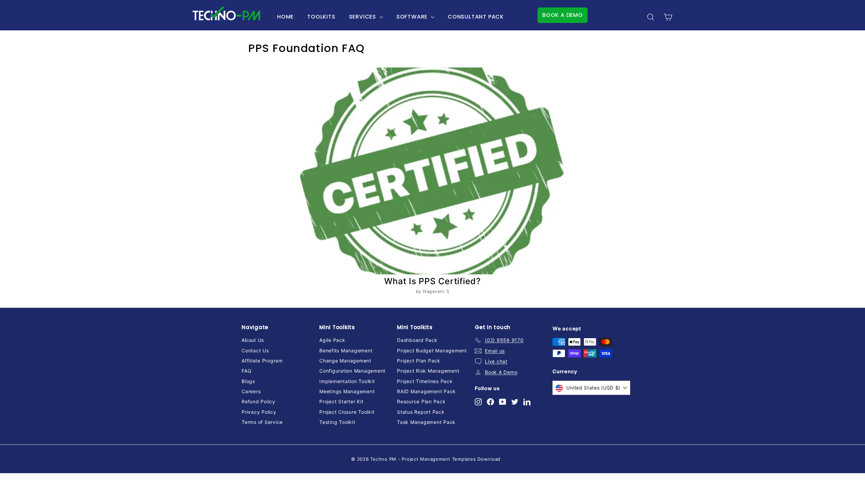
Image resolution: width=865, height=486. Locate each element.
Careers (251, 391)
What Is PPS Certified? (432, 281)
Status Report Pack (421, 412)
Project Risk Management (428, 371)
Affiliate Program (262, 360)
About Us (253, 340)
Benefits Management (345, 350)
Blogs (248, 381)
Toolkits (321, 17)
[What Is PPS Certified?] (432, 171)
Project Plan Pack (418, 360)
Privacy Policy (259, 412)
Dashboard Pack (417, 340)
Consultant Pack (476, 17)
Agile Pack (332, 340)
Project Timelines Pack (425, 381)
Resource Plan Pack (421, 401)
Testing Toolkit (337, 422)
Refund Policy (258, 401)
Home (285, 17)
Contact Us (255, 350)
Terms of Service (262, 422)
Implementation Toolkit (347, 381)
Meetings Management (347, 391)
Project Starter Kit (341, 401)
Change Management (345, 360)
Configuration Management (352, 371)
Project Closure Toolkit (346, 412)
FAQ (246, 371)
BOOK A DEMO (562, 15)
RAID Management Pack (426, 391)
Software (412, 17)
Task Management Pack (426, 422)
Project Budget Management (432, 350)
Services (363, 17)
